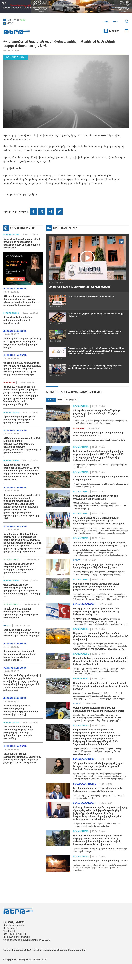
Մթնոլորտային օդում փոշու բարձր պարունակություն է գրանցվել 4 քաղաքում (19, 419)
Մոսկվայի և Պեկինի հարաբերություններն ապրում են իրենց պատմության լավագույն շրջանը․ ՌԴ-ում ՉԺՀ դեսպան (22, 758)
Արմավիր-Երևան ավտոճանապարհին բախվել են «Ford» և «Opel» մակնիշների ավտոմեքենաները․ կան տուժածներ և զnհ (100, 661)
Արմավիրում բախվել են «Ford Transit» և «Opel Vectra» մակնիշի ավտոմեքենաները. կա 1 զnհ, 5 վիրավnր (100, 686)
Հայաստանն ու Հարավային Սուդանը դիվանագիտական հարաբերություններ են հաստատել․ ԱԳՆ (19, 655)
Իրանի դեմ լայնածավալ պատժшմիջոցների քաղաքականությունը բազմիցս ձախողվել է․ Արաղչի (21, 710)
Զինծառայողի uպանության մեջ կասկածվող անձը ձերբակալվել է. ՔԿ (98, 434)
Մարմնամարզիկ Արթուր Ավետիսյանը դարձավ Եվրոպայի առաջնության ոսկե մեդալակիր (21, 632)
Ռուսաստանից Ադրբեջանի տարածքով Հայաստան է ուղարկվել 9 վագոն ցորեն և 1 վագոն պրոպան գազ (20, 568)
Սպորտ (7, 625)
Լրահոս (114, 30)
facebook (33, 211)
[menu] (126, 30)
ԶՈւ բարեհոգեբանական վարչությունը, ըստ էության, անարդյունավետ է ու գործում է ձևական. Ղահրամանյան (21, 300)
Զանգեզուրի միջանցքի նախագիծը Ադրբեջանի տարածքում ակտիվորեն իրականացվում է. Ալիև (100, 544)
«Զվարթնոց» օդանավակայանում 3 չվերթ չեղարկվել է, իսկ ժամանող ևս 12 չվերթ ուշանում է (96, 413)
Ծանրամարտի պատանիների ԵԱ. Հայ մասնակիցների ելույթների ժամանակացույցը (99, 709)
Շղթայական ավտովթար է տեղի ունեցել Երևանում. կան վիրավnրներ (95, 497)
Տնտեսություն (11, 559)
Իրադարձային (15, 57)
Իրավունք (9, 382)
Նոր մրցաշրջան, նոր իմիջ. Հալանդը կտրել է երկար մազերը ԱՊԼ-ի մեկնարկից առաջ (98, 566)
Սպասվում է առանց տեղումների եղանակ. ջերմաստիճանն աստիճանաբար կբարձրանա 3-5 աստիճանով (22, 243)
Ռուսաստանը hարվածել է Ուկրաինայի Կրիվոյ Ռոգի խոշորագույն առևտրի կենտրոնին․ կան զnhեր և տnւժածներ (18, 732)
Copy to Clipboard (59, 211)
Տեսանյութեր (65, 228)
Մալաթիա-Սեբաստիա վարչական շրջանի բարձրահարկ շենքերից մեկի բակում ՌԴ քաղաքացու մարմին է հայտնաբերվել (96, 586)
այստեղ (80, 949)
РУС (106, 21)
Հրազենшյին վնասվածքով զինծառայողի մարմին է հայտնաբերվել (18, 320)
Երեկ (59, 400)
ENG (115, 21)
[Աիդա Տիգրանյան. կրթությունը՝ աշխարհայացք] (87, 258)
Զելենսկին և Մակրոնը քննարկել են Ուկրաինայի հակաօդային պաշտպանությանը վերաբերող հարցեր (22, 343)
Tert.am (16, 31)
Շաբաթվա (71, 400)
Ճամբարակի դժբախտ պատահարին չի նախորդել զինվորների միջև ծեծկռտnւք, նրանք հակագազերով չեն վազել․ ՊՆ (21, 590)
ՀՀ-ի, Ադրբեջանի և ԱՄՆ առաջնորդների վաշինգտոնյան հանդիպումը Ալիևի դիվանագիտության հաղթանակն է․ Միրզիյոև (98, 520)
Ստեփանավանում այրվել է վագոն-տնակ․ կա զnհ (100, 860)
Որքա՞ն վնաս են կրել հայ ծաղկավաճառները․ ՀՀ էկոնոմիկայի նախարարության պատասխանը (21, 613)
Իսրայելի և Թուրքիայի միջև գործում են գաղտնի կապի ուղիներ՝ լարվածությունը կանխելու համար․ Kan (96, 611)
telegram (50, 211)
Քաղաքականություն (15, 288)
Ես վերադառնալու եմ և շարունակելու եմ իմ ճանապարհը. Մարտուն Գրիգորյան (98, 789)
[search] (127, 21)
